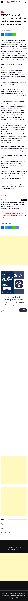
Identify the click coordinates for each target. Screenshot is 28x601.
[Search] (26, 2)
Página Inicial (4, 524)
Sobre (2, 528)
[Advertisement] (14, 250)
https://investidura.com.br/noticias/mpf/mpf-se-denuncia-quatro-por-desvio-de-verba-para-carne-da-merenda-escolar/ (14, 213)
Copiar (24, 200)
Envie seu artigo (5, 532)
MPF (6, 196)
